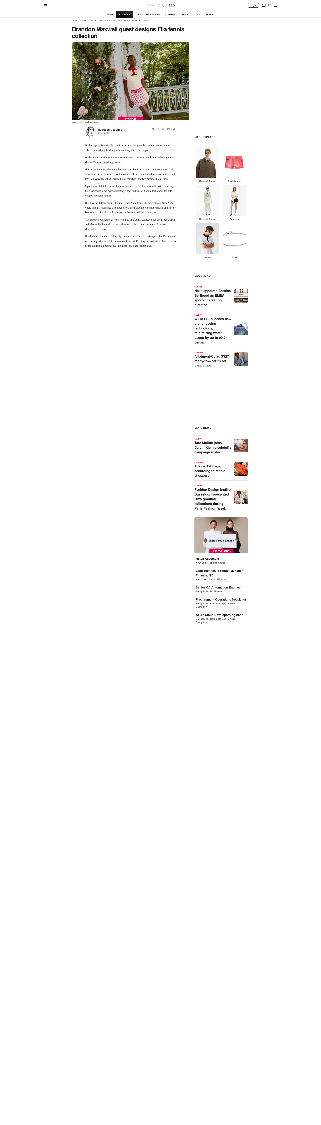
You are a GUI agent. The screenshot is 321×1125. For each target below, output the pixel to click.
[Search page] (270, 5)
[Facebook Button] (158, 128)
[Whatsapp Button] (173, 128)
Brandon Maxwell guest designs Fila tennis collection (125, 20)
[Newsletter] (264, 5)
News (83, 20)
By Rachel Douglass (110, 129)
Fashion (93, 20)
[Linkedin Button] (163, 128)
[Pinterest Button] (168, 128)
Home (75, 20)
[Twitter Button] (153, 128)
